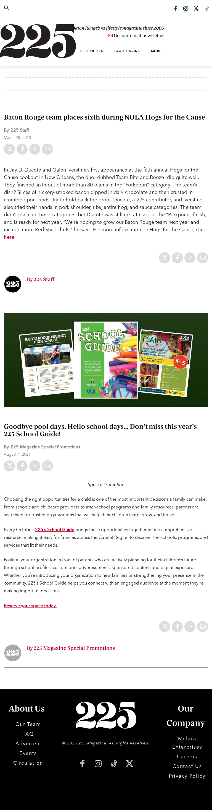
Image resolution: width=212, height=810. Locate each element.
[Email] (47, 149)
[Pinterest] (34, 149)
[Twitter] (196, 9)
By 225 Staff (40, 280)
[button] (21, 8)
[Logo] (21, 41)
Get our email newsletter (138, 35)
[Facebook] (175, 9)
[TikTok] (114, 764)
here (9, 237)
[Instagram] (186, 9)
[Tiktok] (207, 9)
